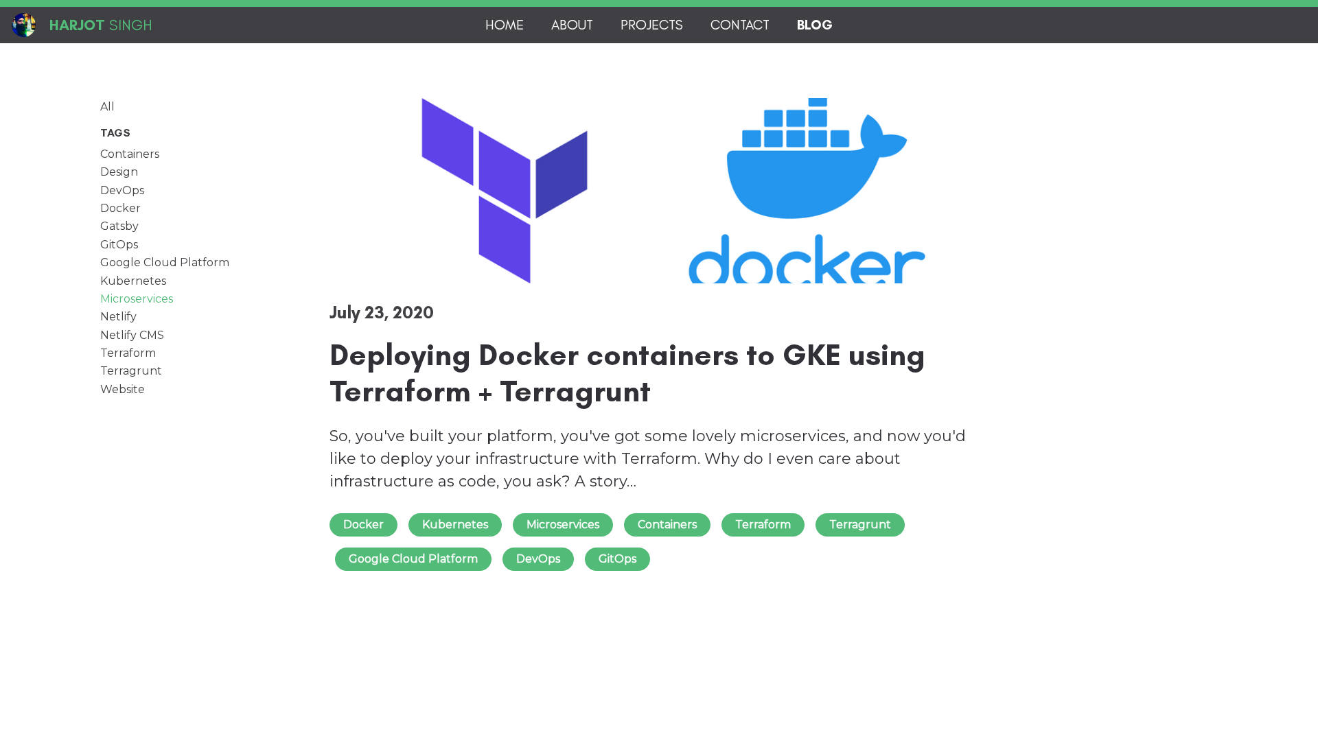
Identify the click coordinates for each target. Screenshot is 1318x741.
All (107, 107)
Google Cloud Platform (164, 263)
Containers (129, 154)
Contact (740, 24)
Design (119, 172)
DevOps (122, 191)
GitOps (119, 245)
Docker (120, 208)
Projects (652, 24)
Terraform (128, 353)
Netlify (118, 317)
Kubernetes (133, 281)
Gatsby (119, 226)
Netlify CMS (132, 335)
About (572, 24)
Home (504, 24)
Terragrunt (131, 371)
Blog (815, 24)
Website (122, 390)
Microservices (136, 299)
